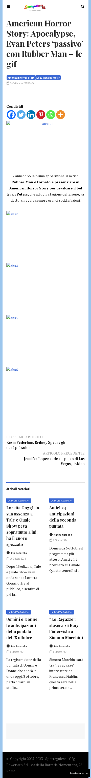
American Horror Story (21, 77)
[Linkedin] (31, 114)
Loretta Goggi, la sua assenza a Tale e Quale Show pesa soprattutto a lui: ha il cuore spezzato (22, 526)
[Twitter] (21, 114)
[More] (60, 114)
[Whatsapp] (50, 114)
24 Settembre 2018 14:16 (22, 83)
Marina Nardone (63, 535)
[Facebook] (11, 114)
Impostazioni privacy (79, 773)
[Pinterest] (40, 114)
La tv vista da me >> (48, 77)
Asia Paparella (19, 553)
